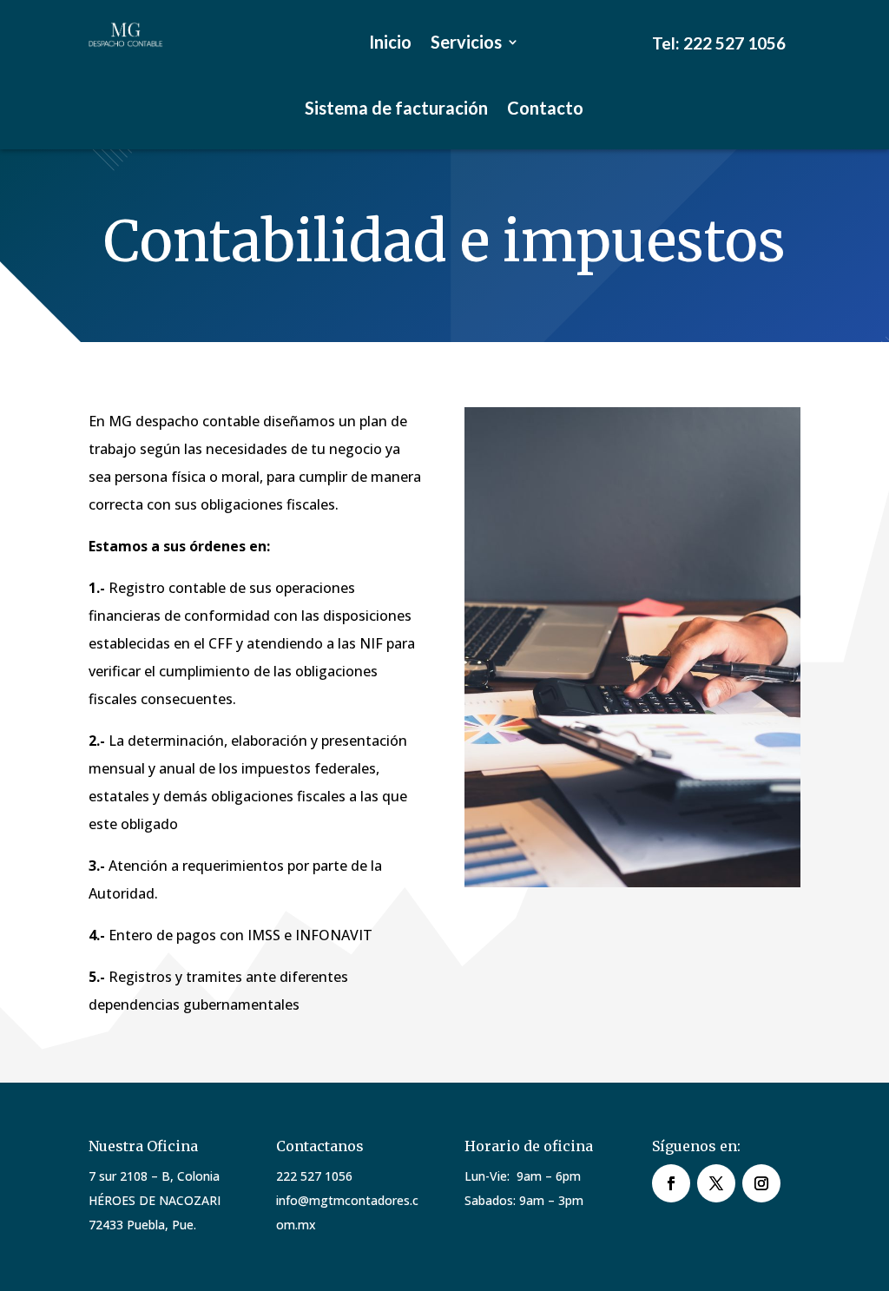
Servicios (466, 41)
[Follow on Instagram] (761, 1183)
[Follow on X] (716, 1183)
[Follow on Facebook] (671, 1183)
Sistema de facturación (396, 107)
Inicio (390, 41)
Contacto (545, 107)
